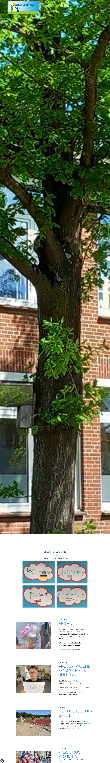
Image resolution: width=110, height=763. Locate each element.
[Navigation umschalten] (101, 6)
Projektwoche (79, 681)
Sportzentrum (84, 724)
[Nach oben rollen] (106, 756)
